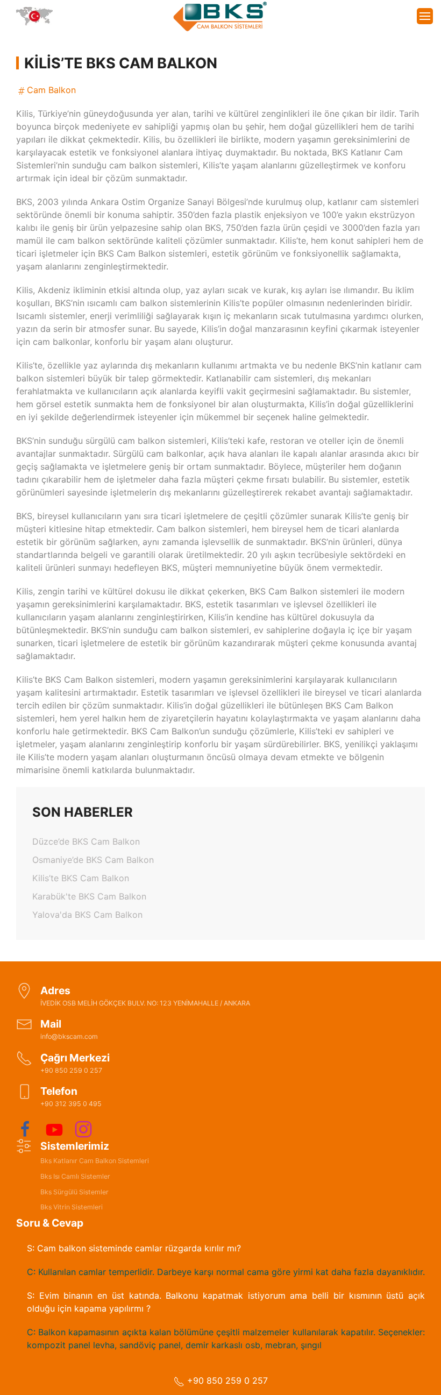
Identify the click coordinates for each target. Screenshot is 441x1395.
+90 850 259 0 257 (226, 1380)
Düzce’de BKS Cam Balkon (86, 841)
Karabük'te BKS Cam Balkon (89, 896)
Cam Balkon (51, 89)
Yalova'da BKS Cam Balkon (87, 914)
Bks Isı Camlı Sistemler (75, 1176)
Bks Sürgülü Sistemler (74, 1192)
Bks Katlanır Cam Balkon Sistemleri (94, 1161)
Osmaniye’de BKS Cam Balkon (93, 859)
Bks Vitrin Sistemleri (71, 1207)
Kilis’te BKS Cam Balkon (80, 878)
